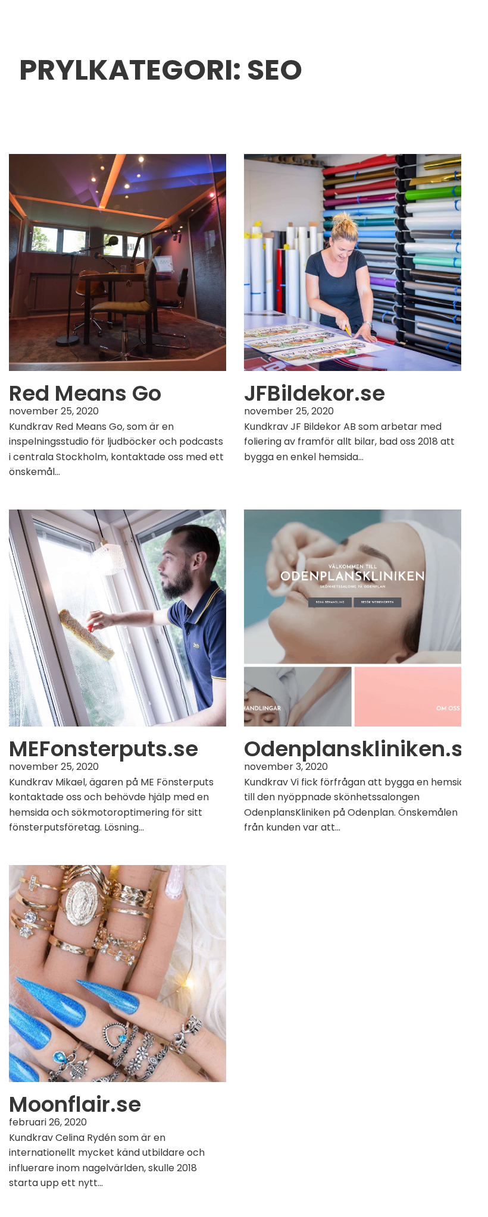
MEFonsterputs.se (103, 749)
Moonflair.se (75, 1104)
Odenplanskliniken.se (360, 749)
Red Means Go (85, 393)
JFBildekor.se (314, 393)
